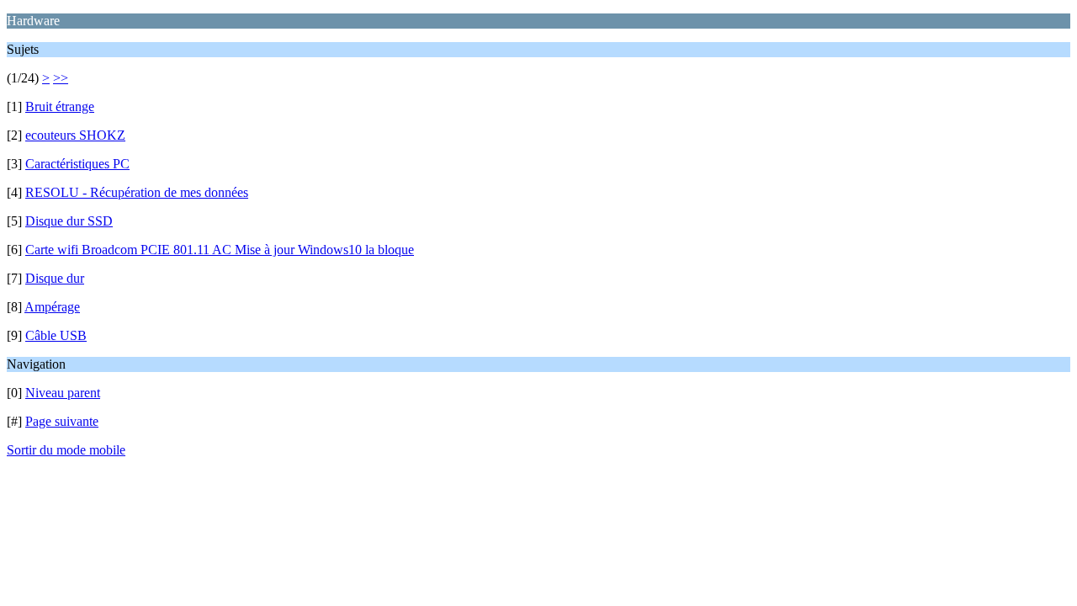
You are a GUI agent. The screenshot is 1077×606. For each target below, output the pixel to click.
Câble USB (56, 335)
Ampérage (52, 307)
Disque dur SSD (69, 221)
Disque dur (54, 278)
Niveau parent (62, 392)
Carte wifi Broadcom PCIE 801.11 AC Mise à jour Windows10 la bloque (219, 249)
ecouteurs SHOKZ (75, 135)
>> (60, 78)
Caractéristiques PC (77, 164)
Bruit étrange (59, 106)
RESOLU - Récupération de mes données (136, 192)
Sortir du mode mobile (66, 450)
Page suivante (61, 421)
